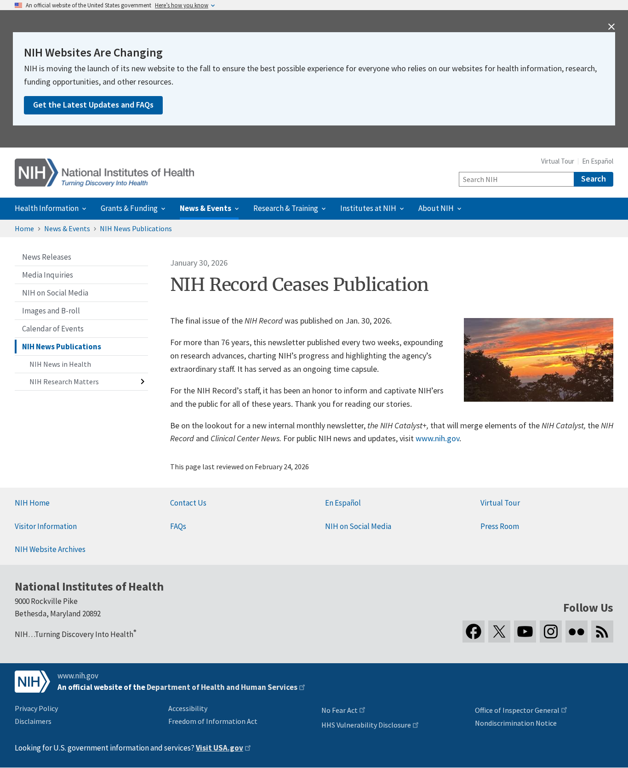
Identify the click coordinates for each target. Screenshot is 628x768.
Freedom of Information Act (212, 721)
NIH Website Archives (50, 549)
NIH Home (32, 503)
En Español (597, 161)
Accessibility (187, 708)
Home (24, 228)
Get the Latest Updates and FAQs (93, 104)
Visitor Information (46, 526)
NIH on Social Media (358, 526)
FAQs (178, 526)
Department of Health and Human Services (222, 687)
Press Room (499, 526)
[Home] (104, 173)
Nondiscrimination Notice (516, 723)
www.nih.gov (437, 438)
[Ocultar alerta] (611, 26)
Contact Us (188, 503)
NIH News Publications (136, 228)
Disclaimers (33, 721)
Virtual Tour (557, 161)
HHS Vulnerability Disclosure (366, 724)
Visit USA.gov (219, 748)
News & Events (67, 228)
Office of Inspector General (517, 710)
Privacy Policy (36, 708)
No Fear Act (339, 710)
